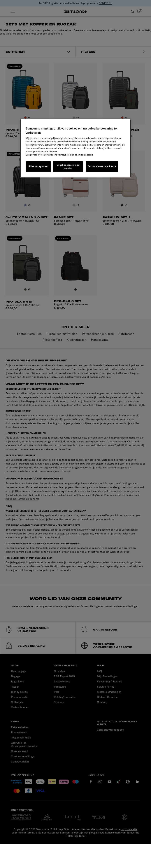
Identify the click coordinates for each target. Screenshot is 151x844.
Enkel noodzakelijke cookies (68, 166)
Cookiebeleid (86, 154)
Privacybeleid (64, 154)
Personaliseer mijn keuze (101, 166)
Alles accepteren (38, 166)
